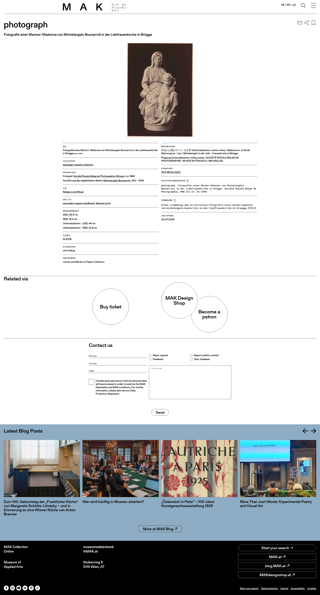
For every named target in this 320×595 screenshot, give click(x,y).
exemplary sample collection (78, 164)
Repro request (160, 355)
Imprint (284, 588)
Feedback (158, 359)
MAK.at (275, 556)
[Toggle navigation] (313, 6)
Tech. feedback (202, 359)
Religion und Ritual (73, 192)
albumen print (103, 203)
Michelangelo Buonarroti (116, 180)
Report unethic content (206, 355)
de (282, 4)
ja (294, 4)
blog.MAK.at (275, 565)
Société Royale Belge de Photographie (94, 176)
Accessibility (298, 588)
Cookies (311, 588)
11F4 (163, 172)
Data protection (269, 588)
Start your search (275, 547)
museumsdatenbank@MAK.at (98, 549)
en (288, 4)
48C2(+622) (173, 172)
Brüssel (120, 176)
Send (160, 412)
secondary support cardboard (79, 203)
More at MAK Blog (158, 528)
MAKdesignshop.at (275, 574)
